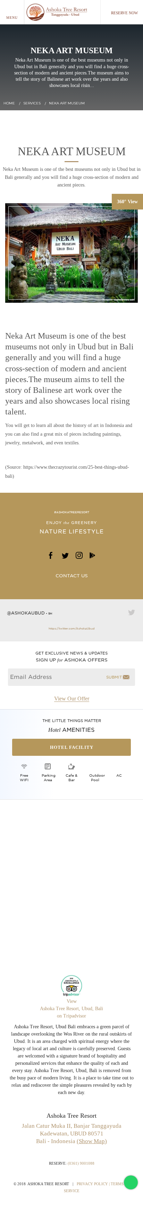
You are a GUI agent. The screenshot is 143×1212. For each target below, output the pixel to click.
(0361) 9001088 (81, 1163)
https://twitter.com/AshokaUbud (72, 628)
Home (9, 103)
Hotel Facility (71, 747)
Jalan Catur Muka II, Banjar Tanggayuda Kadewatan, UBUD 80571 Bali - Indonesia (71, 1133)
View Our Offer (71, 699)
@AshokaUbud (26, 613)
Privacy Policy (92, 1184)
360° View (127, 201)
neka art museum (67, 103)
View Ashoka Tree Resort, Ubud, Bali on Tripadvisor (71, 1009)
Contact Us (72, 575)
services (32, 103)
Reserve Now (124, 13)
